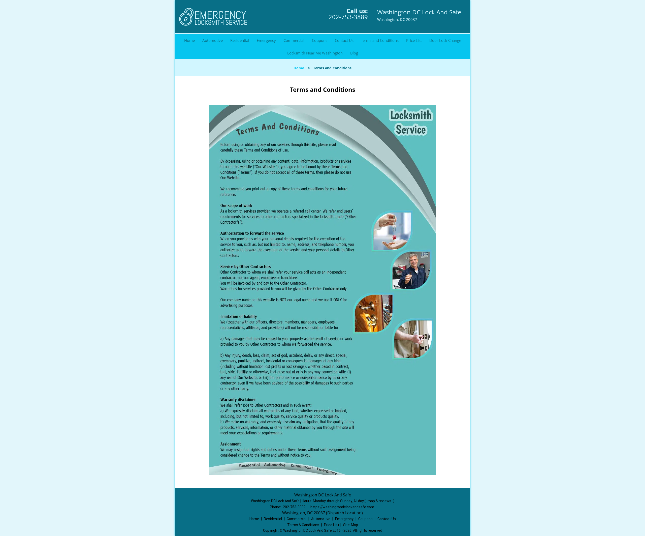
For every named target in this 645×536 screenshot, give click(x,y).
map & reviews (380, 501)
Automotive (212, 40)
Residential (239, 40)
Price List (414, 40)
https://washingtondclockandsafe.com (342, 507)
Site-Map (350, 525)
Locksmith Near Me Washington (315, 52)
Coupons (319, 40)
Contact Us (344, 40)
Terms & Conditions (303, 525)
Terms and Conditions (380, 40)
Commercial (293, 40)
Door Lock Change (445, 40)
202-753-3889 (348, 17)
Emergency (266, 40)
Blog (354, 52)
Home (189, 40)
